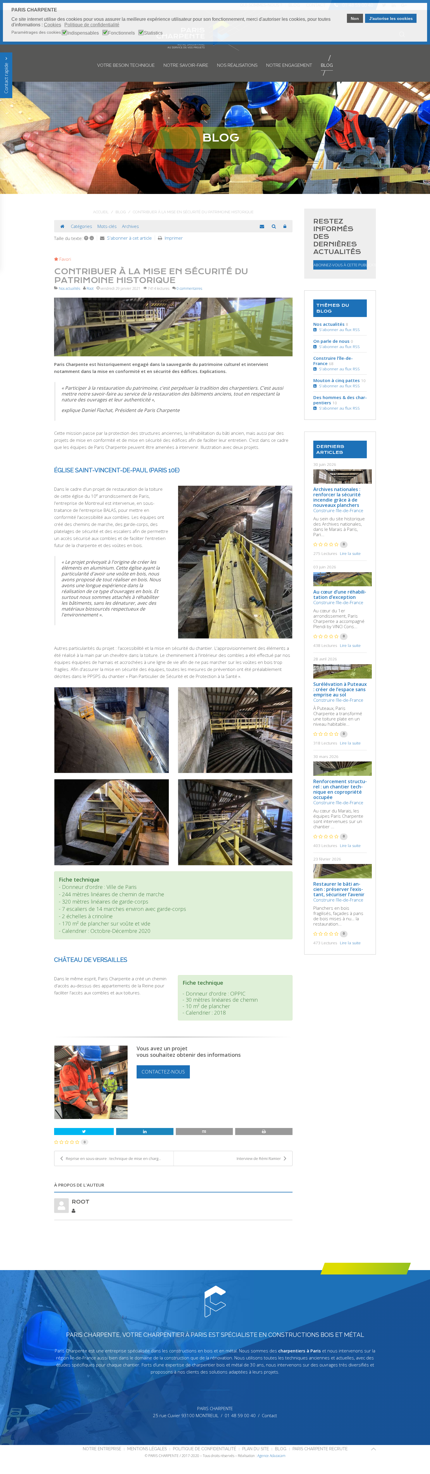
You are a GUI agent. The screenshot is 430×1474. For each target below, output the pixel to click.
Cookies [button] (52, 24)
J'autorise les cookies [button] (391, 18)
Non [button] (355, 18)
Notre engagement (289, 65)
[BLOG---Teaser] (342, 476)
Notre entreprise (102, 1448)
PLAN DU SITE (255, 1448)
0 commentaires (189, 288)
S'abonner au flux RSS (338, 329)
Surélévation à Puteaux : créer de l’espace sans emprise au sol (340, 689)
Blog (327, 65)
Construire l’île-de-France (333, 360)
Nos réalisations (237, 65)
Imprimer (174, 238)
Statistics (153, 33)
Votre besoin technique (126, 65)
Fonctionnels (121, 33)
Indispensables (83, 33)
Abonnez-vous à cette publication (340, 264)
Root (90, 288)
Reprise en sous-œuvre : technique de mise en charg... (113, 1158)
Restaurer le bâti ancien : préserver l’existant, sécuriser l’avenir (338, 889)
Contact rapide (6, 77)
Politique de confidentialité (204, 1448)
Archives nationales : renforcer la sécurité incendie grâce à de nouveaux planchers (337, 497)
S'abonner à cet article (129, 238)
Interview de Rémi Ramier (259, 1158)
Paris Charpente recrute (320, 1448)
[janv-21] (173, 327)
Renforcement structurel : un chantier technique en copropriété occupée (340, 789)
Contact (269, 1415)
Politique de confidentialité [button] (91, 24)
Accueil (101, 212)
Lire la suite (350, 553)
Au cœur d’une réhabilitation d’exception (339, 594)
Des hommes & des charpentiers (340, 399)
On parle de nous (331, 341)
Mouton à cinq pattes (336, 380)
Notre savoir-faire (186, 65)
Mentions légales (147, 1448)
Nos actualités (69, 288)
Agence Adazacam (271, 1455)
